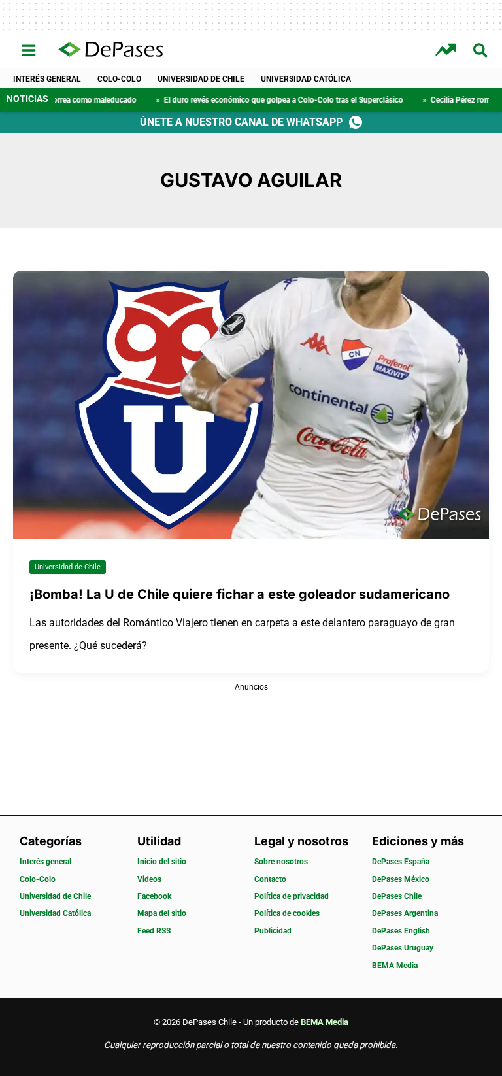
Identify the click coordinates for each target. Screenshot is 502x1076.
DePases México (400, 879)
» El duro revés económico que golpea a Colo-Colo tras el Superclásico (247, 100)
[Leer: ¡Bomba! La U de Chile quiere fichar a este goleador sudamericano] (251, 403)
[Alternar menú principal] (29, 51)
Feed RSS (154, 930)
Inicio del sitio (161, 861)
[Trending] (447, 50)
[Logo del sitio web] (110, 50)
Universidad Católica (306, 79)
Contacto (270, 879)
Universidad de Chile (201, 79)
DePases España (400, 861)
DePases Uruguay (402, 947)
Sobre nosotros (281, 861)
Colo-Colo (119, 79)
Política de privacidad (291, 896)
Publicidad (273, 930)
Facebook (154, 896)
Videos (149, 879)
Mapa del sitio (161, 913)
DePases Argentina (405, 913)
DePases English (401, 930)
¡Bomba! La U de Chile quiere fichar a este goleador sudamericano (239, 594)
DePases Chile (397, 896)
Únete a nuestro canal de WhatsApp (241, 122)
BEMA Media (395, 965)
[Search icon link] (481, 53)
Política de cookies (287, 913)
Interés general (47, 79)
